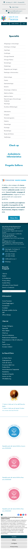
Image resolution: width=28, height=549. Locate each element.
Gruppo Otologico (7, 326)
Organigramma (6, 360)
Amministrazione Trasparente (10, 369)
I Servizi (4, 274)
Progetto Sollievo (14, 165)
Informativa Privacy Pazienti (10, 285)
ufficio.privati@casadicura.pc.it (15, 11)
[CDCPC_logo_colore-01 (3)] (9, 16)
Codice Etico (6, 367)
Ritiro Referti (5, 331)
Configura (14, 543)
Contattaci (5, 308)
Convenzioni (5, 306)
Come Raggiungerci (8, 303)
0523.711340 (15, 7)
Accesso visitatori (7, 347)
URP (3, 312)
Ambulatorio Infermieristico (14, 155)
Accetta (14, 536)
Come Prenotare (7, 301)
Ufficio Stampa (6, 315)
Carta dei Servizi (7, 363)
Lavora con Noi (6, 376)
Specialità (5, 328)
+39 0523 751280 (10, 256)
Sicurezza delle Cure (8, 365)
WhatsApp (8, 262)
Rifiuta (14, 540)
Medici (4, 276)
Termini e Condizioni (8, 287)
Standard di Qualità (8, 374)
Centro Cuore (6, 344)
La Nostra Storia (7, 358)
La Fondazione (6, 278)
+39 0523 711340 (10, 254)
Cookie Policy (6, 283)
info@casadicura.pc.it (15, 13)
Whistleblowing (6, 379)
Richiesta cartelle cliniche (9, 310)
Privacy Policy (14, 546)
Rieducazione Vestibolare (9, 338)
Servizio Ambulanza (8, 335)
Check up (14, 145)
